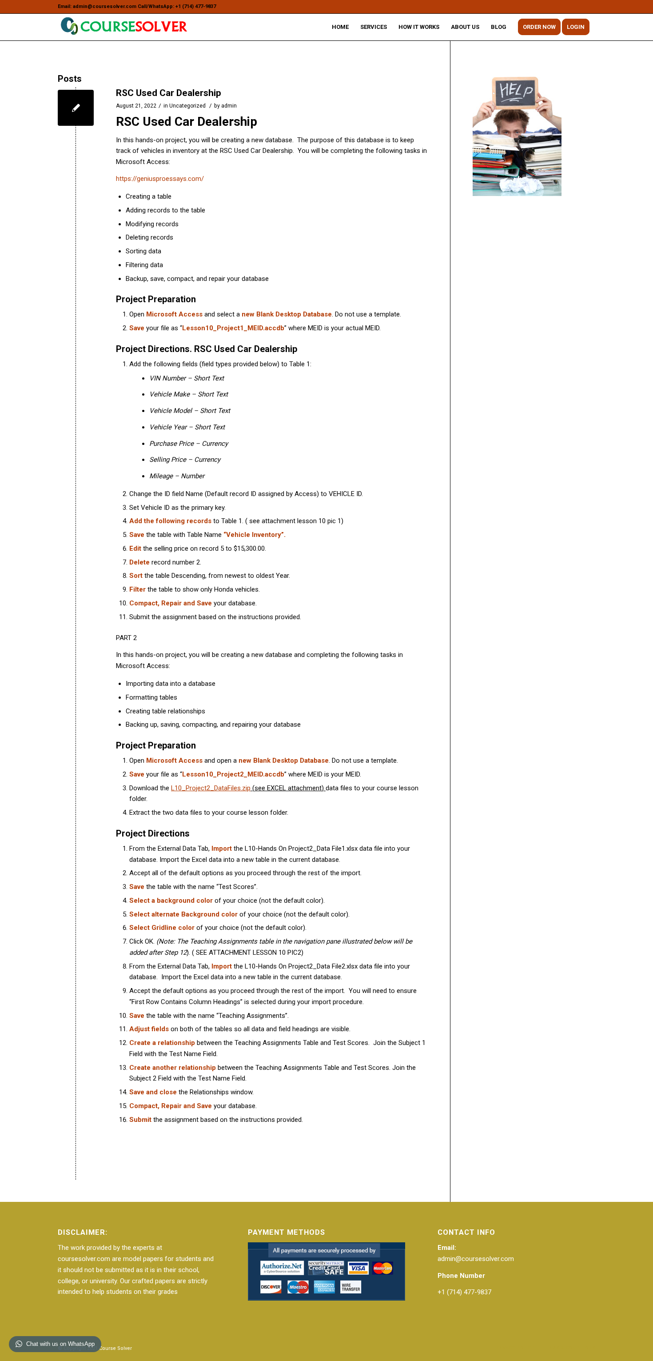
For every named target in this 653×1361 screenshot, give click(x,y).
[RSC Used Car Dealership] (76, 108)
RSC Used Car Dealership (168, 93)
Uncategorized (187, 106)
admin (229, 106)
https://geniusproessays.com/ (160, 179)
